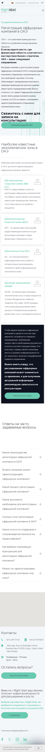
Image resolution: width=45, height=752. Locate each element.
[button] (21, 125)
